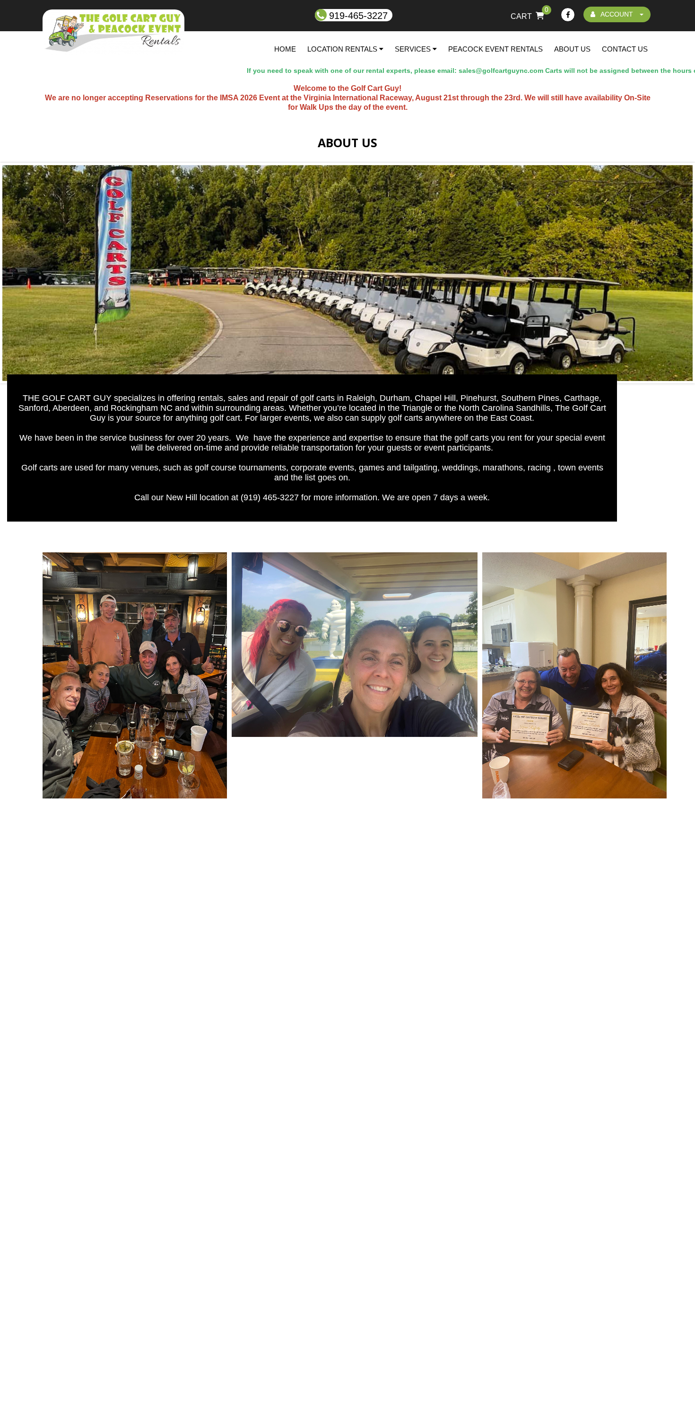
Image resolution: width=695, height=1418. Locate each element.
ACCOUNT (617, 14)
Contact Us (625, 49)
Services (414, 49)
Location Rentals (343, 49)
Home (285, 49)
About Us (572, 49)
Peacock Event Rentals (495, 49)
